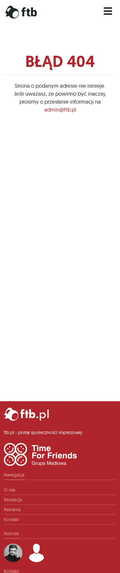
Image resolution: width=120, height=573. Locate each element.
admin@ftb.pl (60, 109)
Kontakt (11, 519)
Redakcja (13, 500)
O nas (9, 490)
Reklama (12, 509)
